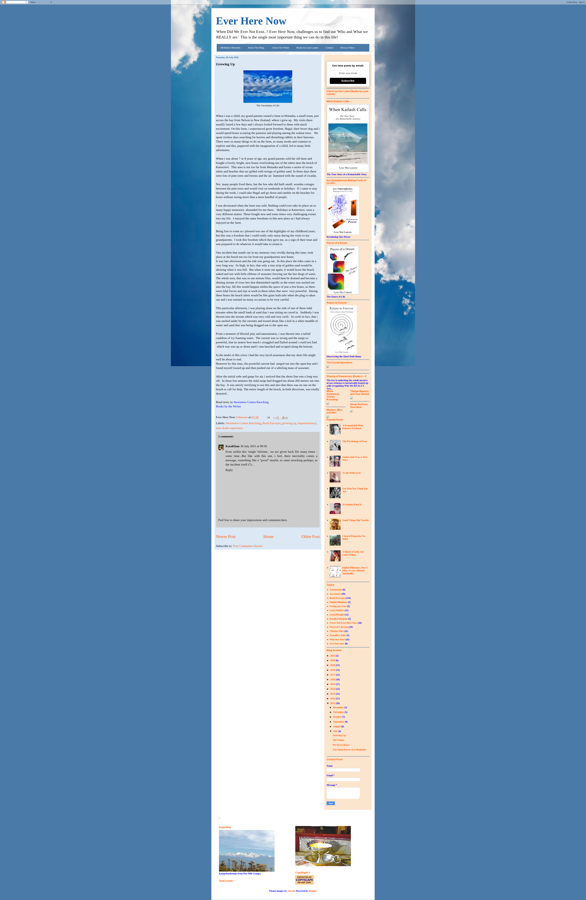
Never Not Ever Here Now (343, 623)
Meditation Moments (230, 47)
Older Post (311, 536)
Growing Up (339, 735)
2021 (333, 655)
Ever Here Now (251, 21)
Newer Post (226, 536)
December (338, 707)
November (339, 712)
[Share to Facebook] (283, 417)
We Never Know (341, 745)
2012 (333, 698)
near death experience (229, 428)
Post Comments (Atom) (247, 546)
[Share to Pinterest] (286, 417)
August (337, 726)
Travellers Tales (338, 635)
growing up (289, 423)
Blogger (313, 891)
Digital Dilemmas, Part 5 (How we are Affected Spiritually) (355, 570)
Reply (229, 470)
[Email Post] (267, 417)
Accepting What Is (352, 504)
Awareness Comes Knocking (243, 423)
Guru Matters (337, 610)
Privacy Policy (347, 47)
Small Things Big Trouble (355, 520)
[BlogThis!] (277, 417)
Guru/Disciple (337, 614)
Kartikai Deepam (338, 618)
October (337, 717)
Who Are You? (337, 639)
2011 (333, 703)
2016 (333, 679)
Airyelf (291, 891)
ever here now (337, 643)
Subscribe (347, 80)
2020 (333, 660)
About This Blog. (256, 47)
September (339, 721)
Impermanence (307, 423)
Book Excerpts (271, 423)
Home (268, 536)
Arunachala (336, 589)
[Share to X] (280, 417)
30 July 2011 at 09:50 (253, 446)
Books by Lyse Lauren (307, 47)
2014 (333, 689)
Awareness (335, 594)
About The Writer (280, 47)
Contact (329, 47)
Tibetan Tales (337, 631)
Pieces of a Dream (339, 627)
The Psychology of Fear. (354, 441)
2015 (333, 684)
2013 (333, 694)
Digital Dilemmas (338, 602)
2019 (333, 665)
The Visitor (338, 740)
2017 (333, 674)
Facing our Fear (338, 606)
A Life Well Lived (351, 473)
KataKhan (232, 446)
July (335, 731)
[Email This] (274, 417)
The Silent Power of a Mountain (349, 749)
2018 (333, 670)
